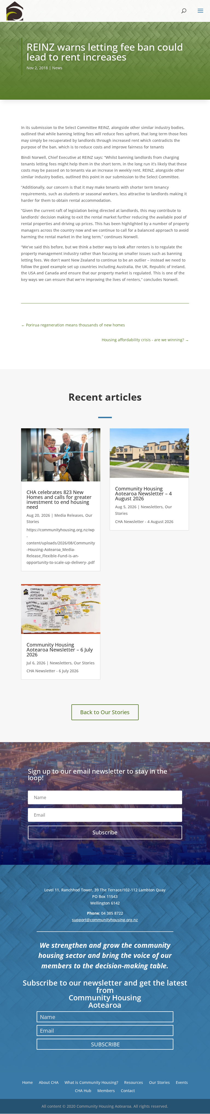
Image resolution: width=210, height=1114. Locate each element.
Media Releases (68, 515)
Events (182, 1082)
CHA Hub (83, 1090)
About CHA (49, 1082)
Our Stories (84, 662)
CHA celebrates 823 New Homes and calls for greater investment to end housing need (59, 499)
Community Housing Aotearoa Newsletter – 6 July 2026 (60, 649)
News (57, 67)
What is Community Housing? (91, 1082)
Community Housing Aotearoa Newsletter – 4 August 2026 (143, 493)
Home (27, 1082)
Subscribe (105, 1044)
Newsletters (61, 662)
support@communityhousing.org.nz (105, 919)
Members (106, 1090)
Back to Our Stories (105, 712)
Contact (128, 1090)
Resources (133, 1082)
